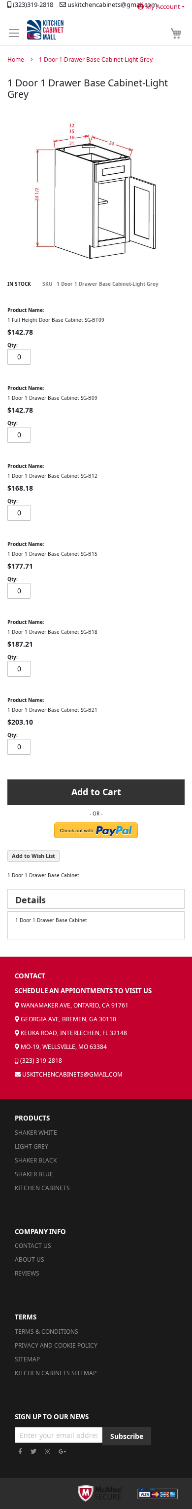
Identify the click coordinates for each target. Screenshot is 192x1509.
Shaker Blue (34, 1174)
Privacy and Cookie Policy (56, 1345)
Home (15, 59)
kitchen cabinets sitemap (55, 1373)
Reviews (27, 1273)
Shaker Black (36, 1160)
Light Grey (31, 1146)
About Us (29, 1259)
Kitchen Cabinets (42, 1188)
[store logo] (45, 30)
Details (30, 900)
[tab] (96, 899)
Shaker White (36, 1132)
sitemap (27, 1359)
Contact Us (33, 1245)
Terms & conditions (46, 1331)
